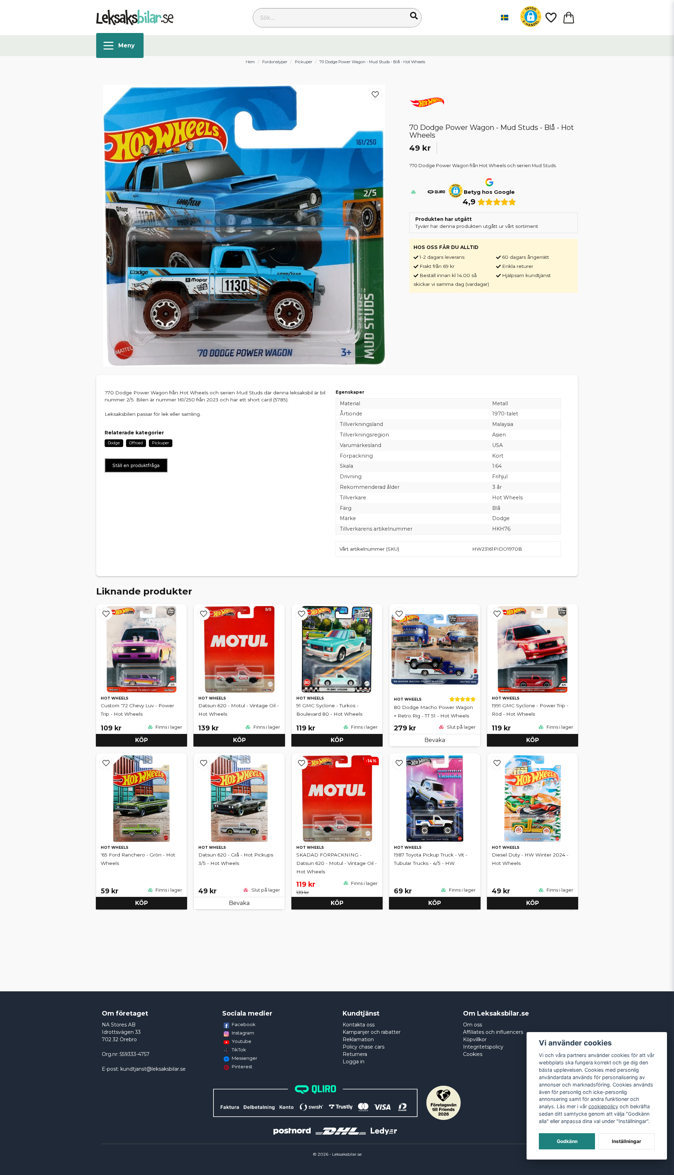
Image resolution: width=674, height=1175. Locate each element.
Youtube (241, 1041)
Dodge (114, 442)
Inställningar (626, 1141)
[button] (414, 16)
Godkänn (567, 1141)
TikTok (239, 1049)
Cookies (472, 1054)
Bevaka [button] (434, 740)
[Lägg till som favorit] (550, 18)
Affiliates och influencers (493, 1032)
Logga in (353, 1061)
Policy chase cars (363, 1047)
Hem (250, 61)
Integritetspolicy (483, 1047)
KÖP (141, 740)
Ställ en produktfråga (136, 465)
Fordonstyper (275, 61)
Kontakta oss (359, 1025)
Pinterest (242, 1066)
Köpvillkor (475, 1039)
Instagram (243, 1033)
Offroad (136, 442)
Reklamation (358, 1039)
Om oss (472, 1025)
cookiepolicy (603, 1106)
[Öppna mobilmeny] (120, 45)
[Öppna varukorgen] (569, 18)
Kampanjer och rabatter (372, 1032)
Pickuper (303, 61)
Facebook (244, 1024)
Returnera (355, 1054)
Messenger (244, 1058)
